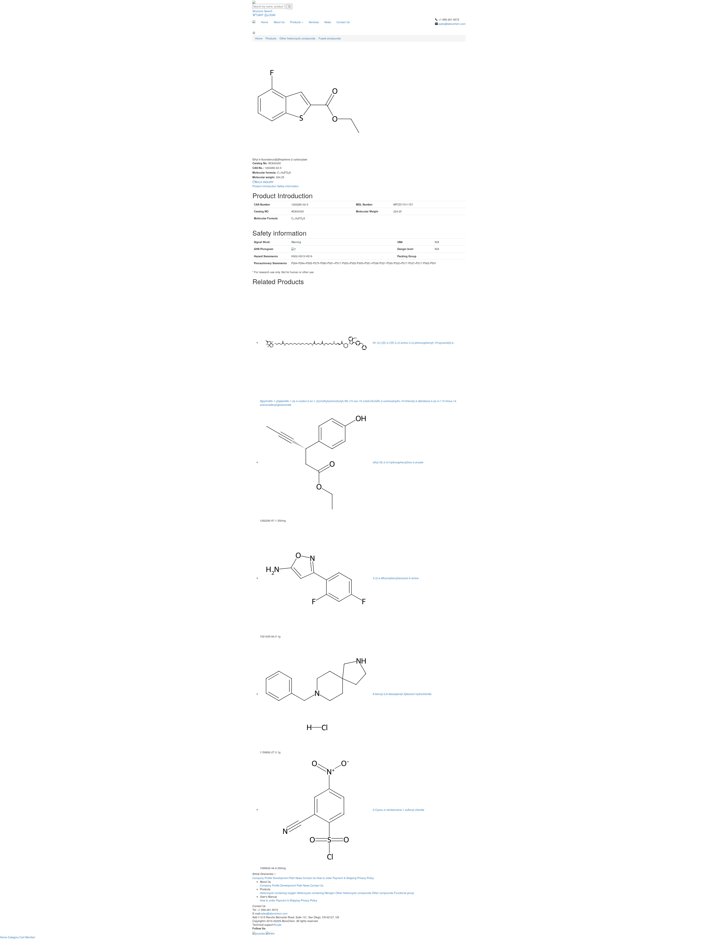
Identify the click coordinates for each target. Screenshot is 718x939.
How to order (324, 878)
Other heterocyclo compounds (297, 38)
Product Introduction (264, 186)
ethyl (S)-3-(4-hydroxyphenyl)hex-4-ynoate (398, 462)
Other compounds (382, 893)
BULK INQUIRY (264, 182)
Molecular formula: (264, 172)
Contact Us (343, 22)
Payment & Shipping (345, 878)
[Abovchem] (253, 2)
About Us (279, 22)
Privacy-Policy (365, 878)
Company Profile (262, 878)
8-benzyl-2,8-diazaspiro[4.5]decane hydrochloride (402, 694)
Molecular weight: (263, 177)
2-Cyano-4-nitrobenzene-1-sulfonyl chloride (398, 809)
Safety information (288, 186)
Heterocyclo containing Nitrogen (316, 893)
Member (30, 937)
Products (295, 22)
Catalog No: (260, 163)
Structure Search (262, 11)
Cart (22, 937)
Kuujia (277, 924)
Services (314, 22)
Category (13, 937)
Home (264, 22)
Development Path (284, 878)
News (327, 22)
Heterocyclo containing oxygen (278, 893)
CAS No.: (258, 168)
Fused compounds (330, 38)
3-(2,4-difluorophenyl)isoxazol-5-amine (396, 578)
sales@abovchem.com (452, 24)
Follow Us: (259, 928)
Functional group (404, 893)
